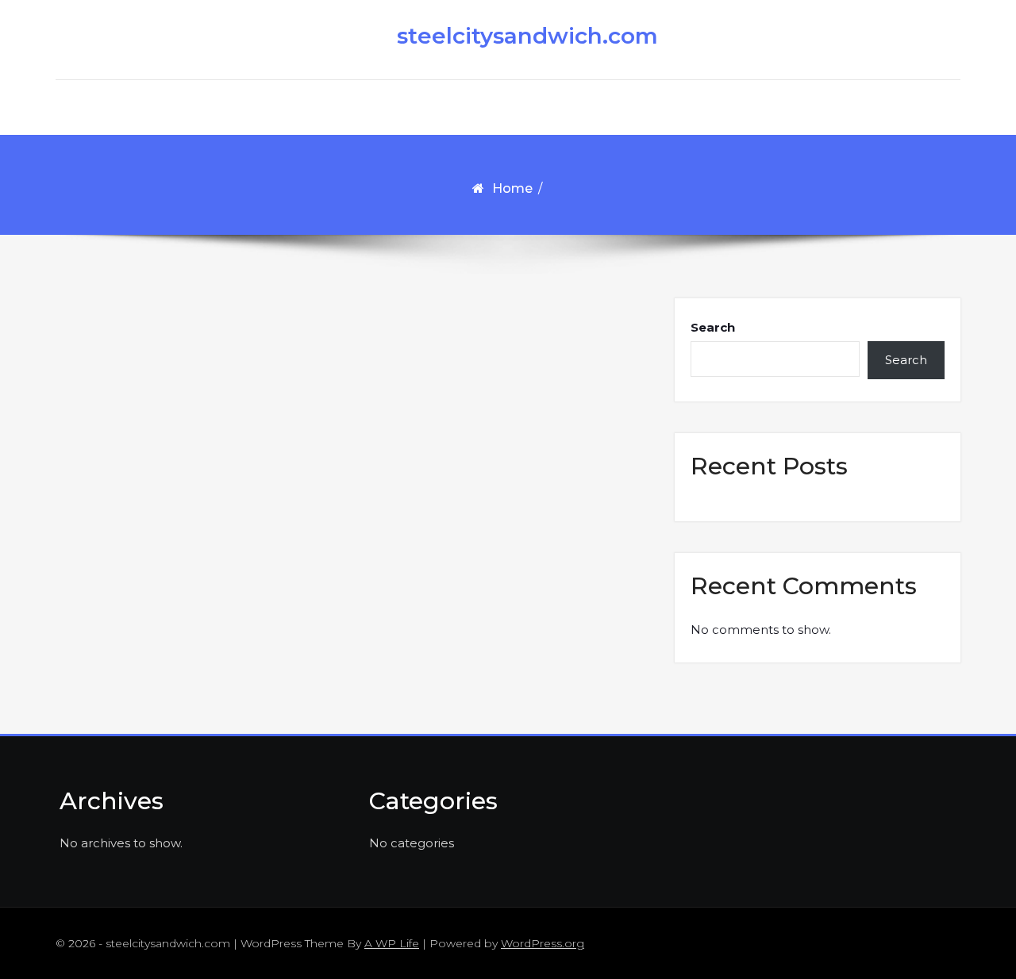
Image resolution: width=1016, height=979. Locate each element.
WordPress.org (542, 943)
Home (512, 188)
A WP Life (391, 943)
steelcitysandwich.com (516, 35)
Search (713, 327)
